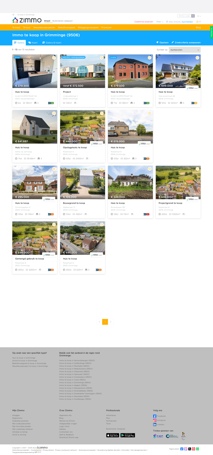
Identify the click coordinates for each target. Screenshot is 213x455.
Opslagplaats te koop (75, 147)
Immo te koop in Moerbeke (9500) (74, 366)
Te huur (27, 27)
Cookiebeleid (36, 450)
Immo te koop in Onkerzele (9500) (74, 371)
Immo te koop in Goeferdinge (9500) (75, 363)
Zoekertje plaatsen (143, 21)
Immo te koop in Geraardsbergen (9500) (77, 360)
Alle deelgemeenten (139, 450)
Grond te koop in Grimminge (24, 360)
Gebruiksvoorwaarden (21, 450)
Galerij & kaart (53, 42)
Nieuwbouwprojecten (44, 27)
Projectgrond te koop (170, 203)
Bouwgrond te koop (74, 203)
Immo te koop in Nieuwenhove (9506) (75, 388)
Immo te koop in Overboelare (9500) (75, 377)
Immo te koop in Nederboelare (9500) (76, 369)
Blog (198, 27)
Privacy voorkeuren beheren (66, 450)
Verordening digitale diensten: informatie (113, 450)
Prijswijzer (106, 27)
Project (67, 92)
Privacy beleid (48, 450)
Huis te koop (22, 92)
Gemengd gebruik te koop (29, 258)
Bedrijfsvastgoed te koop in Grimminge (29, 363)
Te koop (16, 27)
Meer (159, 21)
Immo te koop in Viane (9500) (72, 380)
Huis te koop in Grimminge (23, 358)
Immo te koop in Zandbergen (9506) (75, 399)
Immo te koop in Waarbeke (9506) (74, 396)
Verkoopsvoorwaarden (87, 450)
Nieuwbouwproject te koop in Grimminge (30, 366)
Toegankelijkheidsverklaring (23, 452)
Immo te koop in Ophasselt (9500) (74, 374)
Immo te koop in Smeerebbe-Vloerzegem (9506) (80, 393)
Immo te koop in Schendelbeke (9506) (76, 391)
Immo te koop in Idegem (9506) (73, 385)
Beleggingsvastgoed (88, 27)
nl (198, 16)
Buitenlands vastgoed (62, 21)
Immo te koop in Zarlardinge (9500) (75, 382)
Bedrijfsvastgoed (66, 27)
